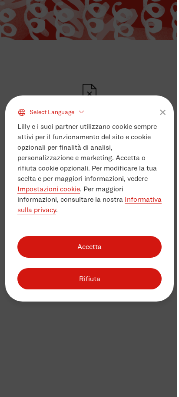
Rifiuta (89, 279)
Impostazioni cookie (48, 189)
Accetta (89, 247)
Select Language (52, 111)
